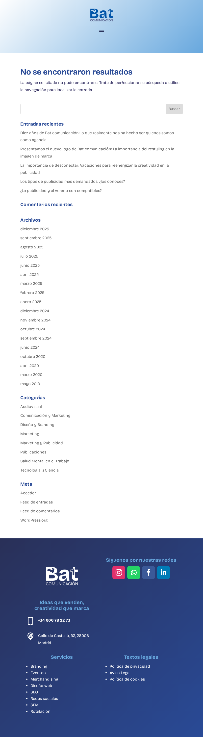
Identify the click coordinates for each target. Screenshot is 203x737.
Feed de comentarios (40, 511)
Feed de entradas (36, 502)
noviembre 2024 (35, 320)
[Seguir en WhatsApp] (133, 572)
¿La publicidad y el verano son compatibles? (61, 190)
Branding (38, 666)
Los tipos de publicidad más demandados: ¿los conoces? (72, 181)
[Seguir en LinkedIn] (163, 572)
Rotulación (40, 711)
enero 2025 (30, 301)
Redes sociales (44, 698)
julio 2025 (29, 256)
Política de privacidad (130, 666)
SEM (34, 705)
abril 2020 (29, 365)
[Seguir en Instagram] (118, 572)
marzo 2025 (31, 283)
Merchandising (44, 679)
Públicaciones (33, 452)
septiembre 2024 (35, 338)
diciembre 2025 (34, 229)
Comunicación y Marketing (45, 415)
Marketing (29, 433)
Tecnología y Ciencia (39, 470)
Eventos (38, 672)
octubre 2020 (32, 356)
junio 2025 (30, 265)
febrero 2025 (32, 292)
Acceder (28, 493)
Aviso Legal (120, 672)
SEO (34, 692)
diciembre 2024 (34, 311)
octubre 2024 (32, 329)
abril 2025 (29, 274)
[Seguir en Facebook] (148, 572)
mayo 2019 (30, 383)
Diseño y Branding (37, 424)
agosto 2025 (31, 247)
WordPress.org (34, 520)
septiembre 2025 (35, 238)
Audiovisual (31, 406)
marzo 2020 (31, 374)
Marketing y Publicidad (41, 443)
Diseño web (41, 685)
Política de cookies (127, 679)
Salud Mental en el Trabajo (44, 461)
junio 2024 (30, 347)
